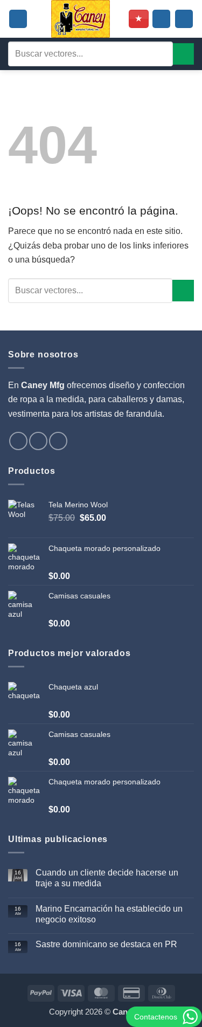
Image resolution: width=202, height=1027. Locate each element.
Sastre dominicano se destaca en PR (106, 944)
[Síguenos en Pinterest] (58, 441)
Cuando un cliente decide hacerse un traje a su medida (107, 877)
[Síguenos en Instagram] (38, 441)
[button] (18, 19)
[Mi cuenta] (161, 19)
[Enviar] (183, 53)
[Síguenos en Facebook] (18, 441)
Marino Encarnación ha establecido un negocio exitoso (109, 914)
